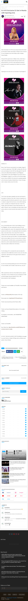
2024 (14, 413)
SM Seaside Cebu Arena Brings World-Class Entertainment (18, 480)
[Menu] (2, 2)
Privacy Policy (21, 594)
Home (2, 6)
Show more (24, 365)
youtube (8, 495)
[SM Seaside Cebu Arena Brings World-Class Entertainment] (5, 481)
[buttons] (9, 534)
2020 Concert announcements (11, 348)
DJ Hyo (6, 6)
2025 (14, 411)
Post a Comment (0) (14, 383)
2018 (14, 426)
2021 (14, 420)
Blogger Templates (5, 599)
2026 (14, 409)
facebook (9, 492)
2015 (14, 433)
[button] (26, 2)
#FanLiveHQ (9, 294)
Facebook (10, 351)
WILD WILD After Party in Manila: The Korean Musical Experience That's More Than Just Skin (17, 475)
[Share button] (21, 351)
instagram (21, 492)
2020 (14, 422)
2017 (14, 429)
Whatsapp (18, 351)
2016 (14, 431)
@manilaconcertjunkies (6, 588)
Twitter (15, 351)
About (9, 594)
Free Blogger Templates (12, 597)
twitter (8, 499)
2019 (14, 424)
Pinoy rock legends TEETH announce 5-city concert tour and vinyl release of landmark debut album (17, 463)
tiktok (21, 495)
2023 (14, 415)
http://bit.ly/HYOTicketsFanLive (15, 298)
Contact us (15, 594)
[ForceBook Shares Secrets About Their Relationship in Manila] (5, 469)
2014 (14, 435)
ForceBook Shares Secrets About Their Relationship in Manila (17, 468)
